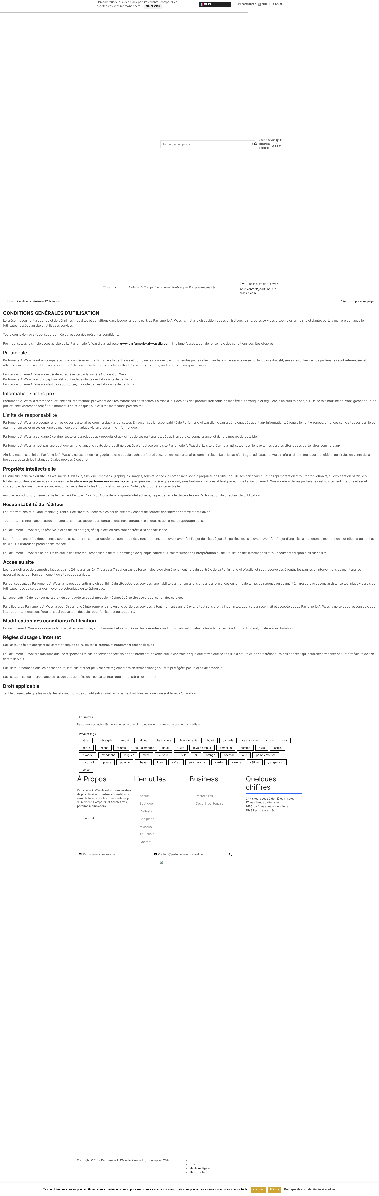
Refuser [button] (274, 1189)
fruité (180, 747)
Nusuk (181, 755)
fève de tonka (202, 747)
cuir (284, 740)
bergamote (164, 740)
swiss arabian (197, 762)
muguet (129, 755)
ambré (125, 740)
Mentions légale (200, 1168)
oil (196, 755)
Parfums (134, 287)
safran (176, 762)
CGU (192, 1160)
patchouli (88, 762)
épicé (86, 769)
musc (146, 755)
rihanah (143, 762)
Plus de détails (153, 6)
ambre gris (105, 740)
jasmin (278, 747)
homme (245, 747)
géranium (226, 747)
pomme (125, 762)
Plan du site (197, 1172)
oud (244, 755)
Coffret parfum (149, 287)
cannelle (228, 740)
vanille (219, 762)
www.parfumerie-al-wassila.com (105, 481)
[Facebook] (79, 818)
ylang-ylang (275, 762)
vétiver (254, 762)
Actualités (209, 287)
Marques (182, 287)
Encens (103, 747)
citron (270, 740)
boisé (210, 740)
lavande (88, 755)
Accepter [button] (258, 1189)
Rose (160, 762)
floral (165, 747)
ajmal (86, 740)
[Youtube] (93, 818)
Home (9, 301)
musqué (163, 755)
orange (210, 755)
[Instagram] (86, 818)
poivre (107, 762)
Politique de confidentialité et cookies (310, 1189)
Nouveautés (168, 287)
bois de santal (189, 740)
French (207, 4)
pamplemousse (266, 755)
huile (262, 747)
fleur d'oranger (144, 747)
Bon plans (195, 287)
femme (121, 747)
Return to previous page (358, 301)
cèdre (86, 747)
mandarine (108, 755)
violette (236, 762)
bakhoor (143, 740)
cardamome (250, 740)
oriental (229, 755)
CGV (192, 1164)
